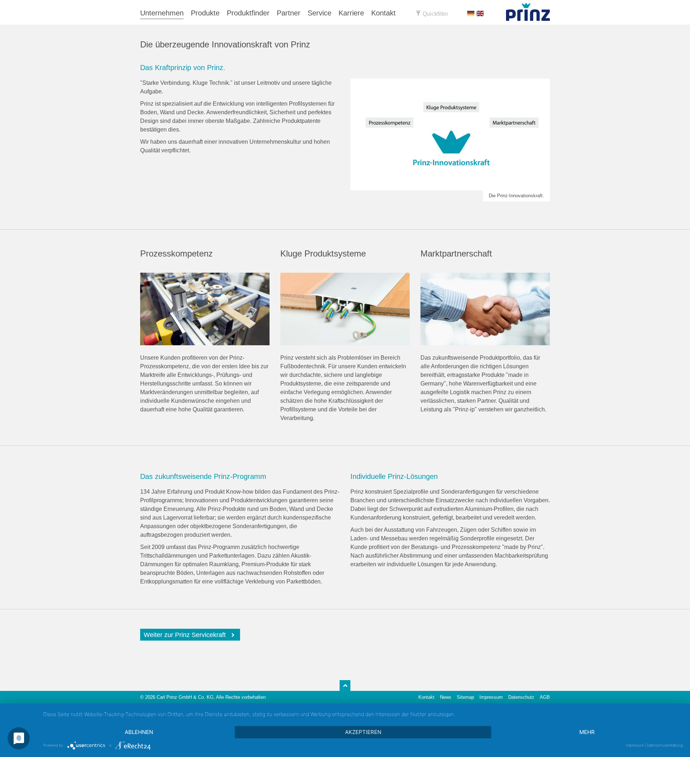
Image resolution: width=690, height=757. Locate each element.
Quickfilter (434, 14)
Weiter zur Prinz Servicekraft (185, 634)
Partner (288, 13)
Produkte (205, 13)
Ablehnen (139, 732)
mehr (587, 732)
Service (319, 13)
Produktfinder (248, 13)
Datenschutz (521, 697)
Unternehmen (162, 13)
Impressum (491, 697)
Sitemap (465, 697)
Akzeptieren (363, 732)
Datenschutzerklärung (665, 745)
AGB (545, 697)
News (445, 697)
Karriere (351, 13)
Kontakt (383, 13)
